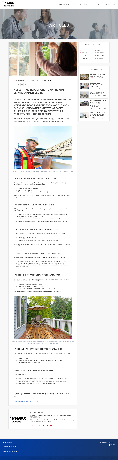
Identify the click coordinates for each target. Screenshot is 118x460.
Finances (85, 58)
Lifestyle (85, 61)
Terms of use (77, 458)
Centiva (112, 458)
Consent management (88, 458)
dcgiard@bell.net (12, 451)
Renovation (19, 80)
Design (84, 55)
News (98, 50)
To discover (100, 58)
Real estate (100, 53)
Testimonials (84, 4)
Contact (105, 4)
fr (114, 4)
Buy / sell (85, 53)
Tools (96, 4)
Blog (74, 4)
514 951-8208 (10, 450)
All (83, 50)
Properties (64, 4)
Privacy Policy (69, 458)
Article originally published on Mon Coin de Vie (27, 401)
